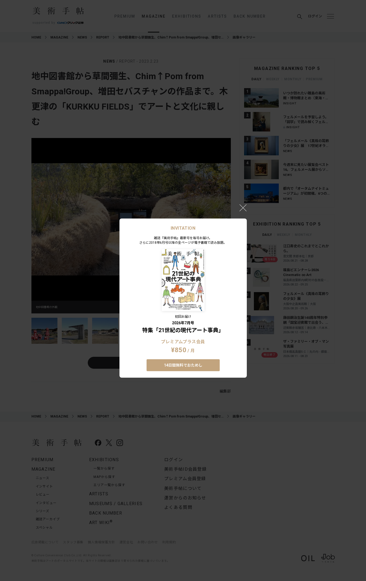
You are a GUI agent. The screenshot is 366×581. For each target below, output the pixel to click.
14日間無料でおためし (183, 365)
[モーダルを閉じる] (243, 207)
